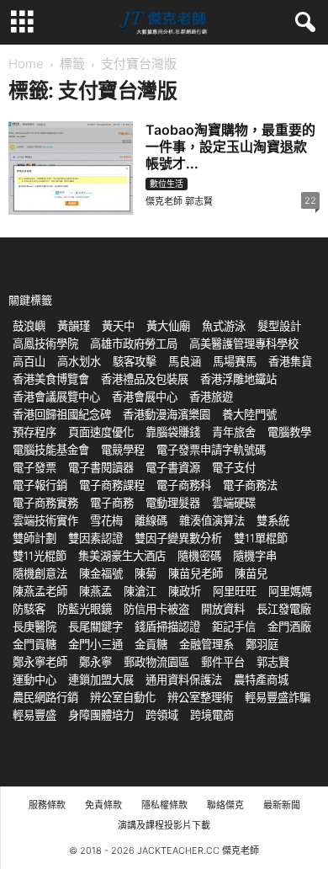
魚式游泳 (224, 326)
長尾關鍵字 (95, 626)
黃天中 (118, 326)
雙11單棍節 (261, 538)
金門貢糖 (34, 644)
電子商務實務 (45, 502)
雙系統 (273, 520)
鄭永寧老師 (40, 662)
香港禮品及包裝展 (144, 379)
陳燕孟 (95, 591)
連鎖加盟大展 (101, 679)
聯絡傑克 (225, 805)
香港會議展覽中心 (56, 396)
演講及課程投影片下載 (164, 825)
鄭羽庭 (262, 644)
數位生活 (166, 184)
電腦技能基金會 (51, 449)
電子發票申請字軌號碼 (211, 449)
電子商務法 (250, 485)
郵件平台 (223, 662)
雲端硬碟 (234, 502)
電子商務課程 (112, 485)
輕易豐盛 (34, 715)
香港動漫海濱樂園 (166, 414)
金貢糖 (151, 644)
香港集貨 (290, 361)
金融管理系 (206, 644)
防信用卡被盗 (156, 609)
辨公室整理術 (200, 697)
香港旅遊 (211, 396)
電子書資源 (172, 467)
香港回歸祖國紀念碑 (62, 414)
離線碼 (151, 520)
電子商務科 (183, 485)
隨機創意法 (40, 573)
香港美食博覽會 (51, 379)
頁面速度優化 (101, 432)
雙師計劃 (34, 538)
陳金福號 (101, 573)
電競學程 (123, 449)
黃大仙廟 (168, 326)
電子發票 (34, 467)
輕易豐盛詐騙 (277, 697)
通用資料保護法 (183, 679)
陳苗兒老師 (195, 573)
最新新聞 (281, 805)
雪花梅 (106, 520)
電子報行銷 (40, 485)
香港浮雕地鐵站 (238, 379)
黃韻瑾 (73, 326)
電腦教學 (289, 432)
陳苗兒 (251, 573)
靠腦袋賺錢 (172, 432)
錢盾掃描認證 (167, 626)
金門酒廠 (289, 626)
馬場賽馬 (235, 361)
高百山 (29, 361)
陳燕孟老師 (40, 591)
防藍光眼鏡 (84, 609)
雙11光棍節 (39, 555)
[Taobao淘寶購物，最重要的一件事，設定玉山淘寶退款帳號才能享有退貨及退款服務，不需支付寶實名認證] (70, 168)
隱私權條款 (164, 805)
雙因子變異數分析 (178, 538)
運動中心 (34, 679)
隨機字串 (255, 555)
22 (310, 200)
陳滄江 (140, 591)
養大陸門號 (249, 414)
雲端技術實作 (45, 520)
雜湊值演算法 (212, 520)
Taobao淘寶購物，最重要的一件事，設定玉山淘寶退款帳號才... (230, 146)
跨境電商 (212, 715)
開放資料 (223, 609)
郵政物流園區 (156, 662)
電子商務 (112, 502)
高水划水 (79, 361)
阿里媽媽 (290, 591)
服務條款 (47, 805)
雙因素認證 (95, 538)
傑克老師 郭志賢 (179, 201)
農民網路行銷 (45, 697)
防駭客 (29, 609)
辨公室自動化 (123, 697)
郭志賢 (273, 662)
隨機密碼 (199, 555)
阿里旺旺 (235, 591)
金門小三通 (95, 644)
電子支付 (234, 467)
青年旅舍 (234, 432)
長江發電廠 (284, 609)
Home (26, 64)
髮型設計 (279, 326)
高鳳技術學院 (45, 343)
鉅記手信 (234, 626)
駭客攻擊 (134, 361)
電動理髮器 (172, 502)
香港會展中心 (144, 396)
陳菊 (145, 573)
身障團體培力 (101, 715)
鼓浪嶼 (29, 326)
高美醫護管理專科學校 (244, 343)
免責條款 (103, 805)
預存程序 (34, 432)
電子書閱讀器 (101, 467)
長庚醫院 (34, 626)
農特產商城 (261, 679)
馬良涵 (184, 361)
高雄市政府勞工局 (133, 343)
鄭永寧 (95, 662)
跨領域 (161, 715)
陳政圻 (184, 591)
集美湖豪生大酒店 (122, 555)
